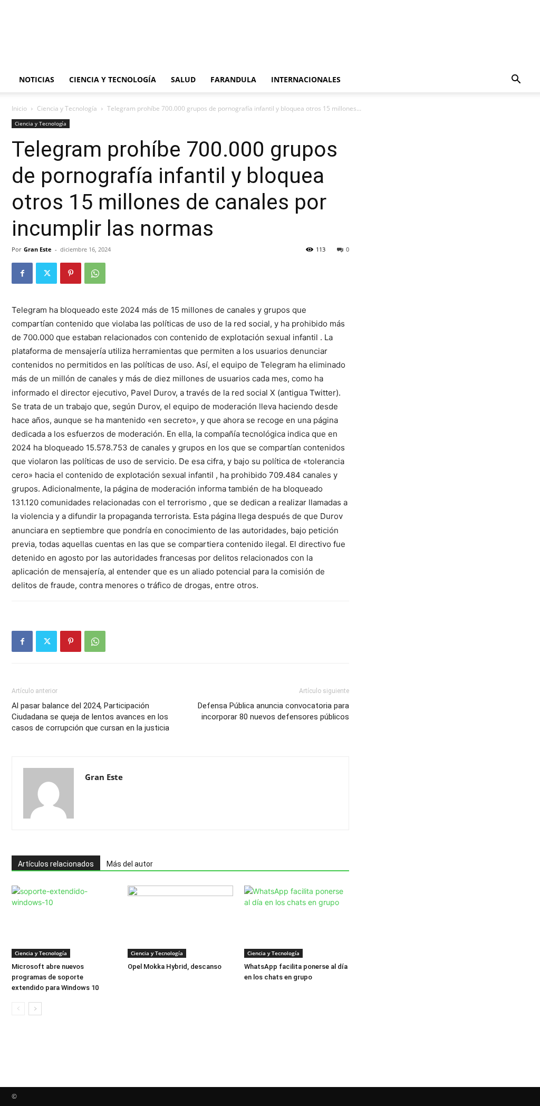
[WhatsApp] (94, 273)
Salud (183, 79)
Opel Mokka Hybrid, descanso (174, 966)
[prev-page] (18, 1008)
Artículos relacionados (56, 864)
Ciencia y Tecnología (112, 79)
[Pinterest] (70, 273)
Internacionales (306, 79)
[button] (515, 80)
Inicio (19, 108)
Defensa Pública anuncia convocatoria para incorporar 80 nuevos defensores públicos (273, 711)
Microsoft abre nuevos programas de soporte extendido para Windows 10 (55, 977)
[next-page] (35, 1008)
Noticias (36, 79)
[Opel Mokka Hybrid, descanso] (180, 922)
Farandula (233, 79)
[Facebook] (22, 273)
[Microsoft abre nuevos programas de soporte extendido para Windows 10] (64, 922)
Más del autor (130, 864)
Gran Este (38, 249)
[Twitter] (46, 273)
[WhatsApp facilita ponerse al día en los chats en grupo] (296, 922)
